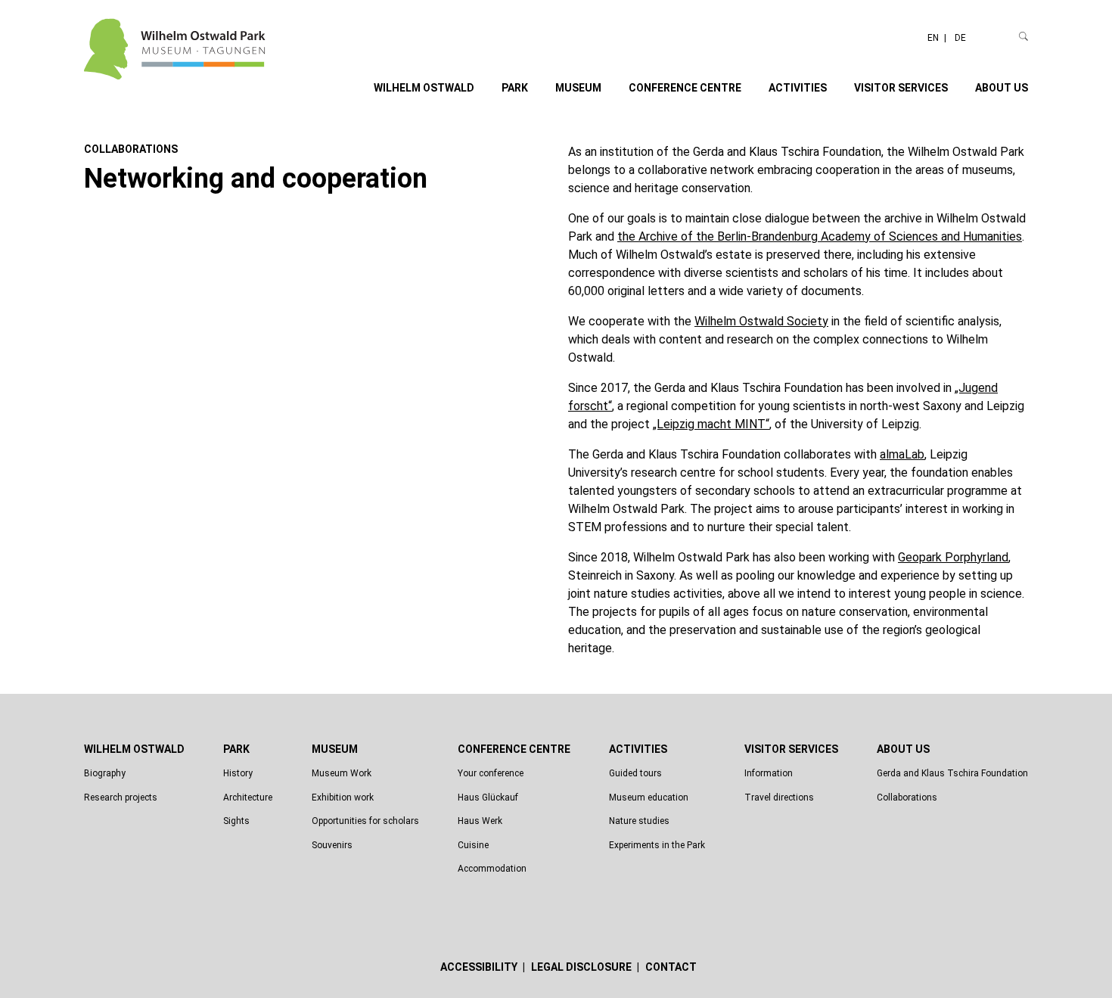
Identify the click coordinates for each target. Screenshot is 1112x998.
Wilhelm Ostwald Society (761, 321)
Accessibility (480, 967)
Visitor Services (901, 88)
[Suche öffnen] (1023, 35)
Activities (798, 88)
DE (960, 38)
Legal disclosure (582, 967)
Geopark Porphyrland (953, 557)
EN (934, 38)
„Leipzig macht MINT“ (711, 424)
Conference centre (685, 88)
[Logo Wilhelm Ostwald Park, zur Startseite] (175, 68)
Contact (671, 967)
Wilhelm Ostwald (424, 88)
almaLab (902, 454)
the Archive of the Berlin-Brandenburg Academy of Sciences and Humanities (819, 236)
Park (515, 88)
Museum (578, 88)
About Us (1001, 88)
